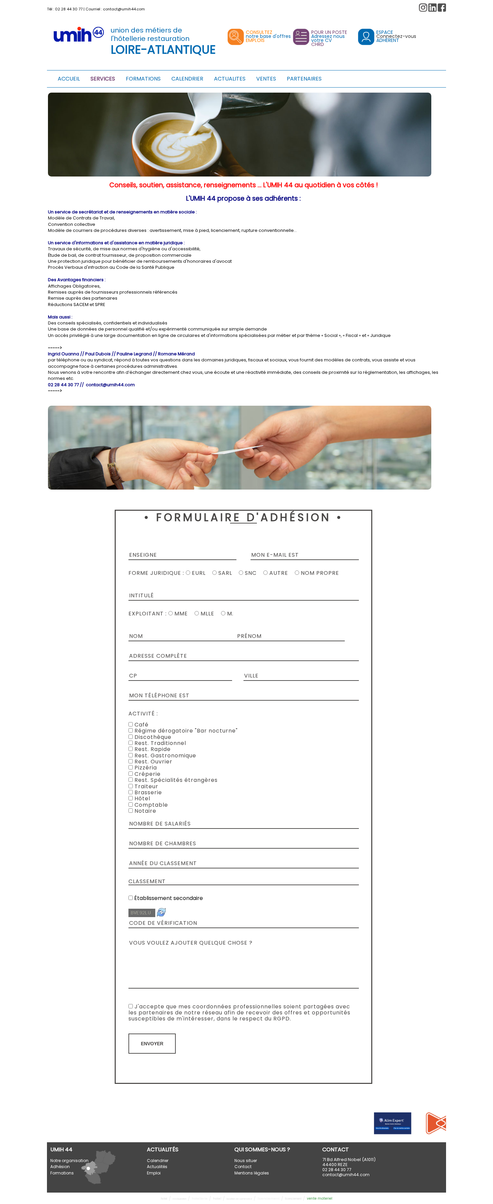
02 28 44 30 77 (69, 9)
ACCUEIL (69, 79)
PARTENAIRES (304, 79)
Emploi (154, 1173)
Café (141, 725)
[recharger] (161, 915)
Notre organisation (69, 1160)
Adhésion (60, 1166)
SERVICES (103, 79)
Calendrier (157, 1160)
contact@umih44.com (124, 9)
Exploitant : (147, 613)
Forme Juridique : (157, 573)
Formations (62, 1173)
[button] (442, 7)
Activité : (143, 713)
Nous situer (245, 1160)
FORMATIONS (143, 79)
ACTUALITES (229, 79)
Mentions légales (251, 1173)
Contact (243, 1166)
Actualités (157, 1166)
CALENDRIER (187, 79)
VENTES (266, 79)
